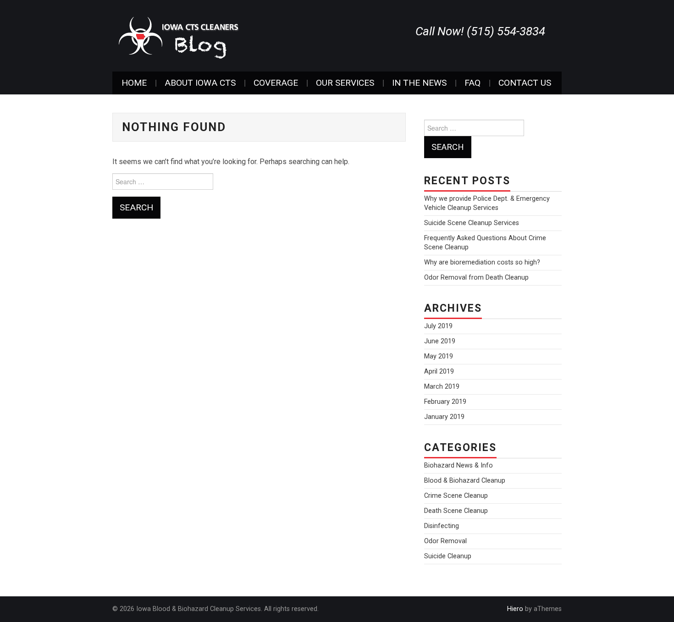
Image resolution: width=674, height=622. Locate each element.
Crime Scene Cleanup (456, 496)
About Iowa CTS (200, 82)
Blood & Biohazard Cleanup (464, 480)
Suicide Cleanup (447, 556)
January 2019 (444, 417)
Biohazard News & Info (458, 465)
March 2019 (441, 387)
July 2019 (438, 326)
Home (134, 82)
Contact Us (524, 82)
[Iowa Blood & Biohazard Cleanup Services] (178, 35)
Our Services (345, 82)
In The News (419, 82)
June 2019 (439, 341)
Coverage (276, 82)
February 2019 (445, 402)
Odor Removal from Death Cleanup (476, 277)
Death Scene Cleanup (456, 511)
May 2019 (438, 356)
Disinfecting (441, 526)
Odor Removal (445, 541)
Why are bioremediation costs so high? (482, 262)
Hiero (515, 609)
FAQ (472, 82)
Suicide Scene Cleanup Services (471, 223)
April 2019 (439, 371)
